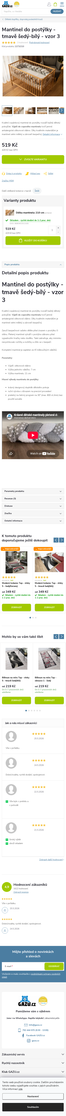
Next (61, 540)
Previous (56, 540)
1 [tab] (30, 617)
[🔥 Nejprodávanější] (16, 562)
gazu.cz (35, 1040)
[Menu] (62, 4)
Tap (12, 580)
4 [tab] (34, 710)
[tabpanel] (16, 579)
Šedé (37, 190)
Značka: (8, 180)
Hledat (57, 11)
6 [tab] (40, 710)
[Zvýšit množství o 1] (58, 228)
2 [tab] (33, 617)
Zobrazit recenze (21, 892)
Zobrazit (16, 607)
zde (20, 1089)
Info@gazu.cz (35, 1025)
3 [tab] (36, 617)
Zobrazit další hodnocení (51, 859)
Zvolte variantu (35, 159)
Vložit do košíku (35, 240)
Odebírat (54, 966)
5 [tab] (37, 710)
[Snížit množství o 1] (58, 232)
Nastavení (33, 1096)
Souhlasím (33, 1107)
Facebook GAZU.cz (35, 1035)
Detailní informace (51, 134)
